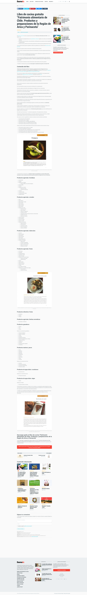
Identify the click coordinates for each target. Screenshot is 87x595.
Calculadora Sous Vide (20, 578)
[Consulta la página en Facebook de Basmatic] (59, 1)
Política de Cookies (60, 593)
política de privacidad (28, 526)
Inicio (27, 1)
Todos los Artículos (20, 584)
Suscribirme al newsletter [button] (58, 52)
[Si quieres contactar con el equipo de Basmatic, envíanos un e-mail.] (65, 1)
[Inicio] (20, 562)
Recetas (46, 1)
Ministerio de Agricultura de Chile (33, 71)
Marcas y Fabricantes (20, 582)
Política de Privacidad (67, 593)
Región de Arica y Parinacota (27, 74)
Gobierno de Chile (21, 35)
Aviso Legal (56, 593)
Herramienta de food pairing (21, 577)
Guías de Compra (19, 572)
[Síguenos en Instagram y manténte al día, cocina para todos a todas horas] (62, 1)
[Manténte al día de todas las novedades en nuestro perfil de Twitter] (60, 1)
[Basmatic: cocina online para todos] (20, 1)
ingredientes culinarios (35, 38)
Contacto (18, 585)
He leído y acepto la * (25, 526)
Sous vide (31, 1)
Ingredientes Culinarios (20, 575)
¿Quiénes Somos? (20, 586)
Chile (41, 74)
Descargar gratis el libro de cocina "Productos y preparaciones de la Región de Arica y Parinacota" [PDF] (35, 447)
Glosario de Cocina (20, 581)
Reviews (18, 574)
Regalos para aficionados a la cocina (23, 571)
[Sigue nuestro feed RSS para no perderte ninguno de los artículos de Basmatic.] (67, 1)
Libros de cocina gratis (24, 32)
